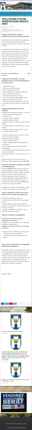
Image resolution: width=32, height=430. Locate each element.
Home (1, 13)
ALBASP (13, 423)
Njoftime (7, 13)
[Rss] (16, 426)
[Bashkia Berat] (16, 6)
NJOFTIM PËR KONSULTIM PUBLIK (12, 331)
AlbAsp (25, 423)
